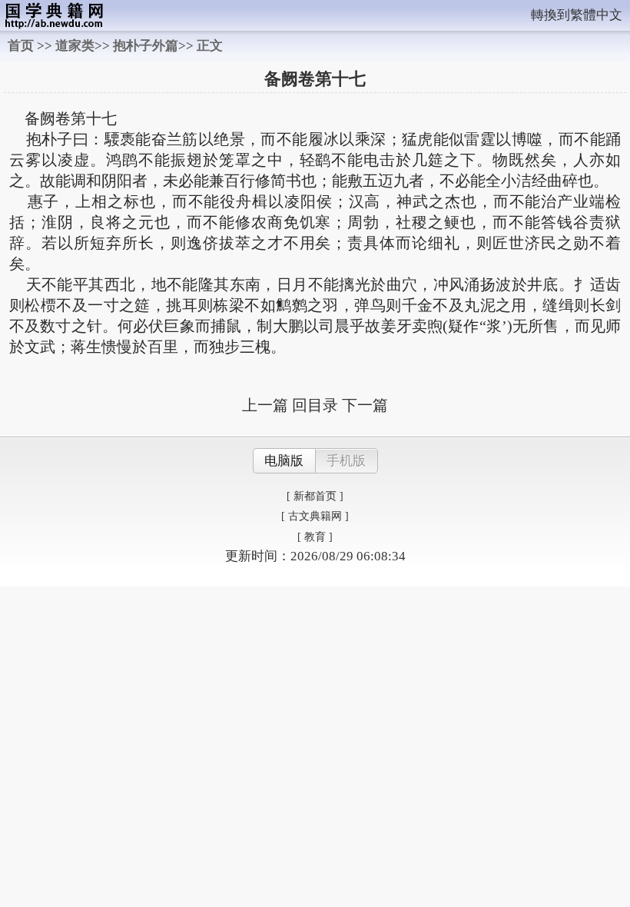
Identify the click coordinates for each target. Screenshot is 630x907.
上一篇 (265, 405)
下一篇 (365, 405)
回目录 (315, 405)
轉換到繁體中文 (576, 15)
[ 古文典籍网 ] (315, 516)
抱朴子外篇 (145, 45)
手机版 (346, 461)
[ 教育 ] (315, 537)
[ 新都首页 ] (315, 496)
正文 (210, 45)
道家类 (74, 45)
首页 (21, 45)
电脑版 (283, 461)
